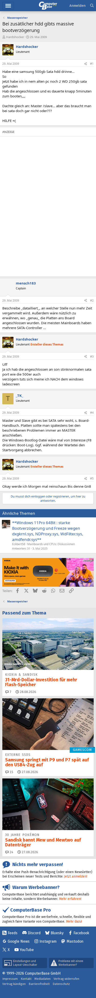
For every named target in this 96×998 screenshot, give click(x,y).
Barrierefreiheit (39, 984)
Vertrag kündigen (14, 984)
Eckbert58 (18, 544)
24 (11, 852)
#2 (92, 300)
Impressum (10, 978)
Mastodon (75, 941)
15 (11, 772)
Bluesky (57, 933)
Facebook (81, 933)
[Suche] (92, 5)
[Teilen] (85, 64)
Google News (19, 941)
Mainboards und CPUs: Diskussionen (51, 544)
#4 (92, 413)
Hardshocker (15, 37)
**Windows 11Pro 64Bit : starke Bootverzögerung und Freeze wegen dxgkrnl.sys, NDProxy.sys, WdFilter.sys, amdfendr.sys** (47, 531)
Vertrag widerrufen (66, 978)
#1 (92, 64)
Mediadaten (42, 978)
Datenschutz (61, 984)
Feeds (12, 933)
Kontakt (26, 978)
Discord (34, 933)
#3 (92, 357)
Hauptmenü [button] (8, 6)
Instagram (48, 941)
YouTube (27, 950)
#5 (92, 478)
